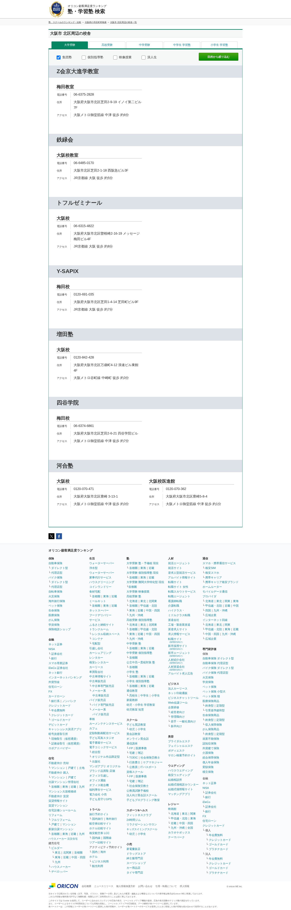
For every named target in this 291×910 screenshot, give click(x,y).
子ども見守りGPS (100, 799)
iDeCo (206, 802)
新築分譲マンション (60, 829)
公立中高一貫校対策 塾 (140, 662)
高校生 (133, 695)
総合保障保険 (211, 757)
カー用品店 (133, 867)
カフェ (93, 728)
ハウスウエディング (180, 770)
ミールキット (97, 601)
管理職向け (178, 716)
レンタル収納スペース (106, 634)
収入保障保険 (213, 724)
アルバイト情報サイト (182, 577)
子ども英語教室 (136, 724)
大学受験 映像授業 (137, 591)
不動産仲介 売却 (58, 763)
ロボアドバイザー (59, 748)
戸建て (72, 767)
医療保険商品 (211, 701)
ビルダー (56, 848)
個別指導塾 (95, 57)
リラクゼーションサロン (141, 824)
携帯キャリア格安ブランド (222, 582)
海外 (103, 851)
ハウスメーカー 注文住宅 (63, 838)
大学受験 (69, 44)
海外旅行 (111, 818)
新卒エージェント (179, 654)
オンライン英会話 (137, 738)
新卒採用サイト (177, 647)
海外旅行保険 (56, 601)
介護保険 (208, 752)
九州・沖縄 (136, 615)
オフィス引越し (99, 775)
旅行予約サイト (99, 814)
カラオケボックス (179, 832)
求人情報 (184, 886)
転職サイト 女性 (178, 586)
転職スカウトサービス (182, 591)
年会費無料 (58, 710)
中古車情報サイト (100, 676)
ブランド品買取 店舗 (102, 770)
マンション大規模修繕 (62, 791)
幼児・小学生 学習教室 (140, 704)
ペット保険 (55, 605)
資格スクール (134, 771)
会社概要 (86, 886)
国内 (95, 851)
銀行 (54, 658)
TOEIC (133, 757)
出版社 (96, 761)
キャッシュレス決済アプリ (65, 729)
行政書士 (134, 762)
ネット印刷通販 (177, 693)
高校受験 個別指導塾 (139, 619)
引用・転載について (166, 886)
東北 (57, 852)
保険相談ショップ (59, 629)
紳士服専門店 (134, 858)
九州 (82, 786)
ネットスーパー (99, 610)
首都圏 (55, 786)
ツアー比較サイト (100, 842)
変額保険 (208, 767)
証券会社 (56, 653)
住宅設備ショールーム (62, 810)
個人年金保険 (211, 762)
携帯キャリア (213, 577)
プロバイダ (209, 596)
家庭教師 (132, 700)
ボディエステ (176, 750)
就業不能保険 (211, 738)
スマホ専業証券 (58, 663)
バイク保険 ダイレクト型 (218, 667)
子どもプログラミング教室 (143, 800)
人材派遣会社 (176, 668)
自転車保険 (55, 591)
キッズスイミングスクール (141, 829)
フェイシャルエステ (180, 745)
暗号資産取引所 (58, 733)
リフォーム (55, 815)
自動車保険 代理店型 (215, 663)
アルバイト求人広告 (180, 673)
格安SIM (210, 568)
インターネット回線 (215, 619)
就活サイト (175, 568)
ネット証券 (55, 644)
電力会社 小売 (98, 794)
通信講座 (132, 743)
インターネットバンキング (65, 677)
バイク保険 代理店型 (215, 672)
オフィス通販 (97, 780)
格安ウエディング (179, 775)
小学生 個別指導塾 (137, 681)
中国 (236, 605)
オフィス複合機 (99, 785)
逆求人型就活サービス (182, 572)
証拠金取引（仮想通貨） (66, 743)
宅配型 (96, 643)
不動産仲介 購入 (58, 772)
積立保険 (208, 771)
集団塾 (67, 57)
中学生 (144, 695)
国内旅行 (97, 818)
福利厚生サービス (100, 789)
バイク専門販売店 (103, 704)
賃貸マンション (58, 805)
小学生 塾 (132, 671)
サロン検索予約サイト (182, 755)
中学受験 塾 (133, 643)
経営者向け (178, 712)
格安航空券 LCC (99, 833)
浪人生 (151, 57)
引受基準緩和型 (215, 710)
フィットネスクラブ (138, 815)
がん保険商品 (211, 729)
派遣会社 (173, 619)
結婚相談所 (175, 779)
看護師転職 (175, 601)
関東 (193, 813)
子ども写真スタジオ (101, 737)
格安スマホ (212, 572)
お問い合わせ (145, 886)
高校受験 (107, 44)
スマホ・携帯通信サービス (219, 563)
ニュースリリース (103, 886)
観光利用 (97, 866)
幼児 (132, 729)
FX (50, 691)
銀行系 (55, 701)
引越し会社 (96, 648)
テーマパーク (176, 837)
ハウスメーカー (61, 866)
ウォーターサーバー (101, 563)
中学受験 (144, 44)
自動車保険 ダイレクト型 (218, 658)
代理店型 (56, 572)
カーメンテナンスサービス (106, 723)
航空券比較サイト (100, 823)
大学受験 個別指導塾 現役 (142, 572)
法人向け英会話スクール (141, 795)
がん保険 (54, 619)
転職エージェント (179, 596)
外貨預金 (54, 682)
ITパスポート (148, 767)
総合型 (96, 752)
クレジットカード (59, 705)
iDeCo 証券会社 (58, 667)
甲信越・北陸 (148, 605)
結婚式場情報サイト (180, 789)
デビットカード (58, 724)
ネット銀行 (55, 672)
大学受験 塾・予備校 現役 (142, 563)
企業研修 (173, 707)
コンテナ (97, 638)
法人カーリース (177, 688)
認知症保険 (209, 743)
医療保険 (54, 615)
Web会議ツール (178, 702)
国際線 (107, 837)
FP (131, 748)
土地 (82, 767)
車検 (92, 719)
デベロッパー (59, 871)
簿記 (140, 752)
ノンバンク (69, 701)
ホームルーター (212, 586)
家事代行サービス (100, 577)
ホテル (93, 856)
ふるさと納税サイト (101, 624)
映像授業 (125, 57)
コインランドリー (100, 586)
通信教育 (132, 690)
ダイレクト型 (59, 568)
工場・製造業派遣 (179, 624)
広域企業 (210, 615)
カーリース (96, 667)
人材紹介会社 (176, 661)
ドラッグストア (136, 853)
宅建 (132, 752)
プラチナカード (218, 849)
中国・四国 (78, 857)
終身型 (209, 705)
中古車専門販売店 (103, 686)
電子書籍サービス (100, 742)
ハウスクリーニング (101, 582)
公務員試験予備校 (137, 790)
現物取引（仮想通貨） (65, 738)
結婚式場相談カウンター (183, 784)
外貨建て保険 (211, 748)
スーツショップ (136, 863)
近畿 (73, 786)
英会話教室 (133, 733)
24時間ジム (133, 819)
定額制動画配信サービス (104, 733)
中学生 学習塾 (182, 44)
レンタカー (96, 657)
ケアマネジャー (153, 762)
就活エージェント (179, 563)
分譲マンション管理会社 (63, 781)
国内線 (96, 837)
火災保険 (54, 596)
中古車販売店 (97, 681)
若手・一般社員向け (183, 721)
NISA (51, 649)
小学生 (155, 695)
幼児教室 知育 (135, 709)
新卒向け (176, 726)
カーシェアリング (100, 652)
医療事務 (141, 748)
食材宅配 (94, 591)
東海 (65, 786)
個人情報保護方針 (125, 886)
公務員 (133, 767)
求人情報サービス (179, 634)
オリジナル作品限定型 (106, 756)
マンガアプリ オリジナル (105, 766)
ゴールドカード (61, 719)
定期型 (220, 705)
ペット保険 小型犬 (214, 691)
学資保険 (54, 624)
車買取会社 (96, 671)
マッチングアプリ (179, 794)
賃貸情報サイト (58, 800)
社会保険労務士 (150, 757)
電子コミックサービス (103, 747)
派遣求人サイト (177, 629)
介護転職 (173, 605)
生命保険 (54, 610)
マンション (58, 767)
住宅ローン (55, 686)
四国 (208, 610)
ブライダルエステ (179, 741)
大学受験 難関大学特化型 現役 (145, 582)
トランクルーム (99, 629)
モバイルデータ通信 (215, 591)
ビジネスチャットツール (183, 697)
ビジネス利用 (100, 861)
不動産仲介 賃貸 (58, 796)
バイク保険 (55, 577)
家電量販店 (133, 849)
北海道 (133, 601)
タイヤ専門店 (134, 872)
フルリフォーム (61, 819)
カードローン (56, 696)
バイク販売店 (97, 700)
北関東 (67, 852)
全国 (190, 827)
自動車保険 (55, 563)
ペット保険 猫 (211, 696)
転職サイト (175, 582)
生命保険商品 (211, 715)
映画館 (172, 808)
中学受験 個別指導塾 (139, 652)
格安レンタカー (99, 662)
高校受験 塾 (133, 596)
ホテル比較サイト (100, 828)
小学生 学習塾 (219, 44)
